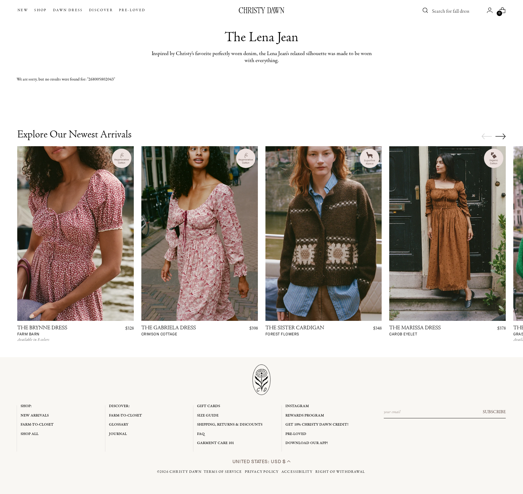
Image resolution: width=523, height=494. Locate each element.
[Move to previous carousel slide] (487, 136)
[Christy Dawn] (261, 10)
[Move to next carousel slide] (500, 136)
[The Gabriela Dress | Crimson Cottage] (199, 233)
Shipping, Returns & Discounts (229, 424)
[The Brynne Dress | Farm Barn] (75, 233)
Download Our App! (306, 443)
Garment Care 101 (215, 443)
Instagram (297, 406)
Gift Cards (208, 406)
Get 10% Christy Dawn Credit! (316, 424)
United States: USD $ (259, 461)
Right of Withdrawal (340, 471)
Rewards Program (304, 415)
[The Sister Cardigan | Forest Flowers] (323, 233)
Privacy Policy (262, 471)
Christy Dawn (185, 471)
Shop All (29, 433)
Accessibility (297, 471)
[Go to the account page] (490, 10)
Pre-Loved (295, 433)
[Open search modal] (425, 10)
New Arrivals (35, 415)
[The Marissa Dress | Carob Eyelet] (447, 233)
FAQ (201, 433)
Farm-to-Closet (37, 424)
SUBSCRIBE (494, 412)
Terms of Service (223, 471)
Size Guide (208, 415)
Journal (118, 433)
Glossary (118, 424)
